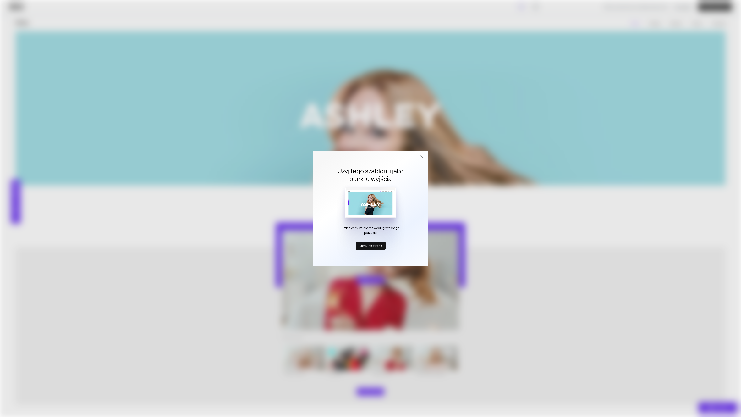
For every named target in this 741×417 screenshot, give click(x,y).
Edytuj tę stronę (370, 245)
